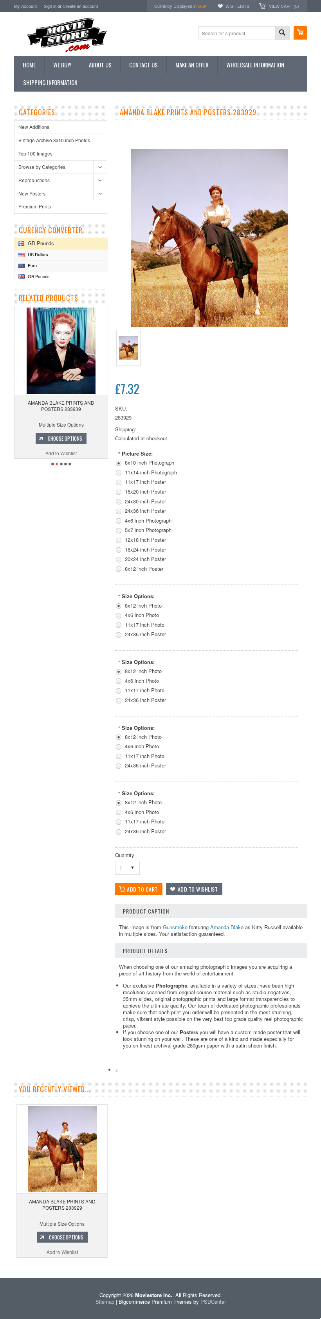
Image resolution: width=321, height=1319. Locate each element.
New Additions (33, 126)
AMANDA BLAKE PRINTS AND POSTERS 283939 (61, 405)
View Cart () (284, 6)
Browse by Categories (41, 166)
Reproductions (34, 180)
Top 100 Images (35, 153)
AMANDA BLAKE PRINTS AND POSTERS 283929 (62, 1204)
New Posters (31, 193)
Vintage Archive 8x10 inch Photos (54, 140)
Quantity (124, 855)
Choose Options (65, 438)
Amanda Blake (226, 927)
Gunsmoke (175, 927)
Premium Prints (34, 206)
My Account (25, 6)
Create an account (80, 6)
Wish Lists (237, 6)
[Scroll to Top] (1, 1266)
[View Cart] (300, 33)
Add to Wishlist (61, 453)
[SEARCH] (282, 33)
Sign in (50, 6)
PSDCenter (213, 1301)
